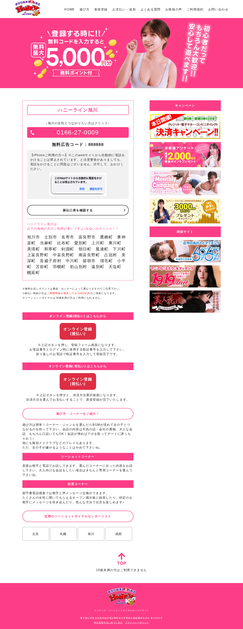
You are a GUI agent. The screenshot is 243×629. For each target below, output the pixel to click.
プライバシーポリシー (137, 622)
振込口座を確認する (78, 210)
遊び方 (85, 9)
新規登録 (101, 9)
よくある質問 (150, 9)
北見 (35, 534)
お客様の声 (173, 9)
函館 (118, 534)
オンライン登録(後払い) (77, 331)
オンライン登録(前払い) (77, 381)
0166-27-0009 (78, 132)
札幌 (63, 534)
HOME (69, 9)
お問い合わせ (218, 9)
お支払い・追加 (124, 9)
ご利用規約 (195, 9)
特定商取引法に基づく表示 (108, 622)
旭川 (91, 534)
